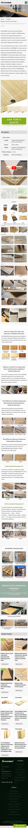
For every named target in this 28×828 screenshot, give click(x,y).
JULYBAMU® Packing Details (14, 548)
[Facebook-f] (2, 782)
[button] (26, 2)
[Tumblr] (9, 782)
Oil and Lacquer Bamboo (14, 616)
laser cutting (13, 71)
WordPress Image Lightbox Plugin (9, 827)
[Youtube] (4, 782)
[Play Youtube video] (14, 167)
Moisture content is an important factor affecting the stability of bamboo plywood (14, 369)
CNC (15, 50)
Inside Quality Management (14, 466)
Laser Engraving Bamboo (21, 627)
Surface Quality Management (14, 504)
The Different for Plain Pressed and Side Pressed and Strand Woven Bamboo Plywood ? (14, 403)
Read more (5, 664)
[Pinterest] (11, 782)
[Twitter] (7, 782)
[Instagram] (6, 782)
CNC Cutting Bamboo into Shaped (7, 628)
